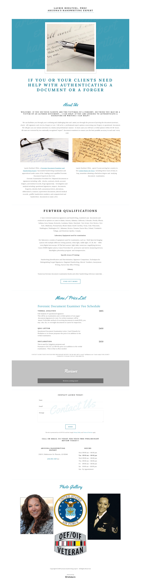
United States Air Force (87, 171)
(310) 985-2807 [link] (52, 459)
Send (70, 427)
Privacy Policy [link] (77, 432)
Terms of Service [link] (87, 432)
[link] (70, 11)
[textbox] (70, 400)
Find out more (70, 281)
